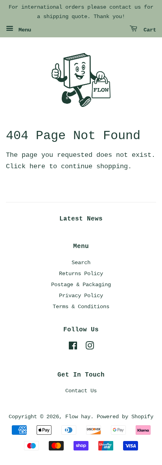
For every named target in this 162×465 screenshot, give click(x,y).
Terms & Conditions (81, 306)
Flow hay (77, 417)
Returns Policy (81, 273)
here (37, 166)
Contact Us (81, 391)
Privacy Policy (81, 295)
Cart (148, 30)
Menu (23, 30)
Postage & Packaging (81, 284)
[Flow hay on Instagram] (89, 347)
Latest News (81, 218)
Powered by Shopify (125, 417)
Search (81, 262)
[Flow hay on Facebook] (72, 347)
